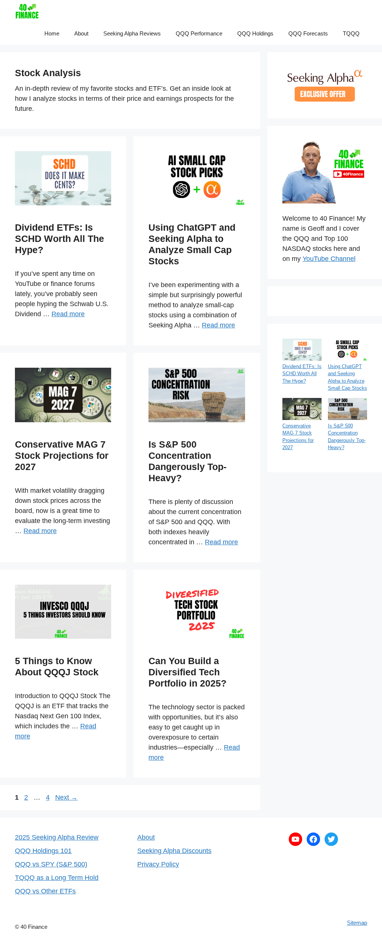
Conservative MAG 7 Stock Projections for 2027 (62, 455)
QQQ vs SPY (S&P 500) (51, 864)
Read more (68, 314)
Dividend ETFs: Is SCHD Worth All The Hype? (59, 238)
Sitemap (357, 922)
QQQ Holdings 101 (43, 851)
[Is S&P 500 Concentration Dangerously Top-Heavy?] (347, 410)
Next (66, 797)
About (81, 33)
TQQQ (351, 33)
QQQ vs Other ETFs (45, 891)
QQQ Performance (199, 33)
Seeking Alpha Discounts (174, 851)
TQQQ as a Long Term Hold (56, 877)
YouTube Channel (329, 258)
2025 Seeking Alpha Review (56, 837)
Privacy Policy (158, 864)
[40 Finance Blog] (27, 11)
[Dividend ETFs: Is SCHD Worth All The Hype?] (302, 351)
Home (51, 33)
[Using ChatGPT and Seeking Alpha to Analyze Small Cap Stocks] (347, 351)
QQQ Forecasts (308, 33)
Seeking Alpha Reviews (132, 33)
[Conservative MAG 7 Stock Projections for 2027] (302, 410)
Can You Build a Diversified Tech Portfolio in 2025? (187, 672)
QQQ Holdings (255, 33)
